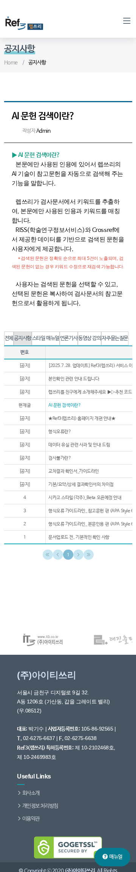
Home (11, 63)
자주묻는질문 (115, 338)
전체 (9, 338)
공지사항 (22, 338)
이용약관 (31, 818)
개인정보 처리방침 (40, 806)
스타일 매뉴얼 (45, 338)
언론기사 (68, 338)
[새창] (32, 639)
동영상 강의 (89, 338)
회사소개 (31, 793)
